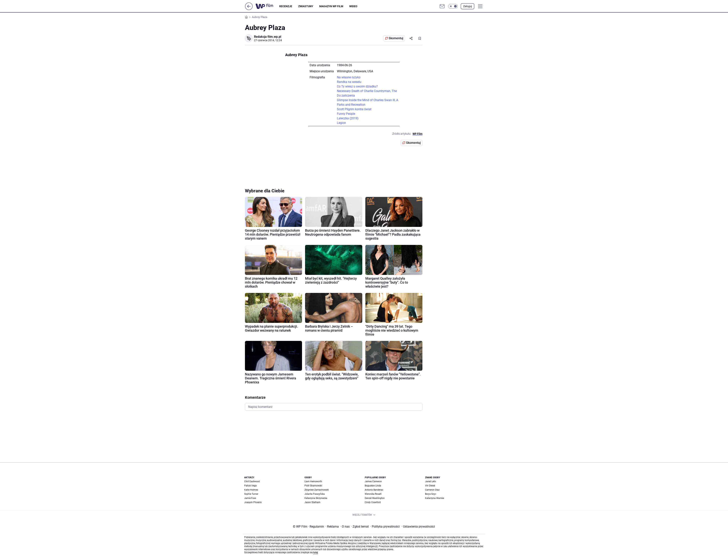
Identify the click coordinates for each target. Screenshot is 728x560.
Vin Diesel (430, 485)
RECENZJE (285, 6)
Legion (341, 123)
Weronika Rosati (373, 494)
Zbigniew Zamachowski (316, 489)
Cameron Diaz (432, 489)
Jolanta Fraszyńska (314, 494)
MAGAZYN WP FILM (331, 6)
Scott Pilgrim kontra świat (354, 109)
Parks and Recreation (351, 104)
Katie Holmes (251, 489)
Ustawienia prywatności (418, 526)
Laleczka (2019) (348, 118)
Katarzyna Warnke (434, 498)
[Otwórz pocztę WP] (442, 6)
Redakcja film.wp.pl (267, 37)
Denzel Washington (375, 498)
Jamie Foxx (250, 498)
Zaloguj (467, 6)
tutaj (315, 552)
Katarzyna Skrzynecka (315, 498)
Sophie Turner (251, 494)
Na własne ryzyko (348, 77)
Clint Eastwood (252, 481)
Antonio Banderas (374, 489)
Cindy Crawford (373, 502)
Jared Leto (430, 481)
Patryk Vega (250, 485)
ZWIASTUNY (305, 6)
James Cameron (373, 481)
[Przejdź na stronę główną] (249, 9)
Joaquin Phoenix (253, 502)
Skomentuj (396, 38)
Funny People (346, 114)
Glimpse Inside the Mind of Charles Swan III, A (367, 100)
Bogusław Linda (373, 485)
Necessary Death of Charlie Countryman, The (367, 91)
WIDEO (353, 6)
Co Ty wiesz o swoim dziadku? (357, 86)
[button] (453, 6)
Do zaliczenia (346, 95)
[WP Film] (267, 6)
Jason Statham (312, 502)
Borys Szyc (430, 494)
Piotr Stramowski (313, 485)
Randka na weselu (349, 82)
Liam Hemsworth (313, 481)
